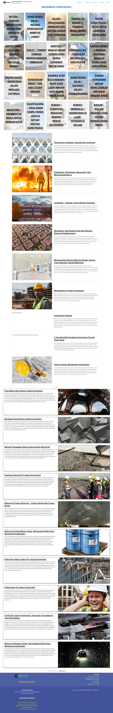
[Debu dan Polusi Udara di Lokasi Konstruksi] (84, 570)
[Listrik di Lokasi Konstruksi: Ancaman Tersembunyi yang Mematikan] (84, 627)
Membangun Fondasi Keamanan (69, 291)
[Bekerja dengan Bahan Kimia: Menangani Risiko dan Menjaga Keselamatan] (84, 542)
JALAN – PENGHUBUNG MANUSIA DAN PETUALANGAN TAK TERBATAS (56, 26)
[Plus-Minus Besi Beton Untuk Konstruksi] (84, 402)
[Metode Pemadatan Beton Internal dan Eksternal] (84, 458)
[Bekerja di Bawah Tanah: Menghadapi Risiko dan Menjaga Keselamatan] (84, 655)
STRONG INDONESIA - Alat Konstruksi (21, 1)
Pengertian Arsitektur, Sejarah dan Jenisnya (74, 142)
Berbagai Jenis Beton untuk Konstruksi (23, 419)
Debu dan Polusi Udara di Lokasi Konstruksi (25, 559)
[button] (82, 2)
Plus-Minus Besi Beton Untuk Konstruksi (24, 391)
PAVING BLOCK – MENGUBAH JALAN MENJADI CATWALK (14, 85)
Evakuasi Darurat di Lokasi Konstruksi (23, 475)
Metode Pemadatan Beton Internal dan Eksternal (27, 447)
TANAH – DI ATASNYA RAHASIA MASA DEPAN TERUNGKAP (78, 26)
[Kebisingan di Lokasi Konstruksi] (84, 598)
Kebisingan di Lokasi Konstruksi (20, 587)
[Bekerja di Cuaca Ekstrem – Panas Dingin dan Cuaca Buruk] (84, 514)
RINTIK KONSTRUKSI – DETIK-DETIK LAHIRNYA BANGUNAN (99, 26)
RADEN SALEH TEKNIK (93, 676)
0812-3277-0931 (95, 684)
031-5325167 (96, 681)
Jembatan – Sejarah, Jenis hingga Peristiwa (74, 203)
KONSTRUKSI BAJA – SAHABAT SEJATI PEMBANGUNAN (78, 85)
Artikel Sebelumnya (52, 670)
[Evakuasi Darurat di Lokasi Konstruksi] (84, 486)
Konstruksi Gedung (63, 315)
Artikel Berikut (62, 670)
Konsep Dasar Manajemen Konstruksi (71, 364)
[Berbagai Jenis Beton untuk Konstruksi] (84, 430)
